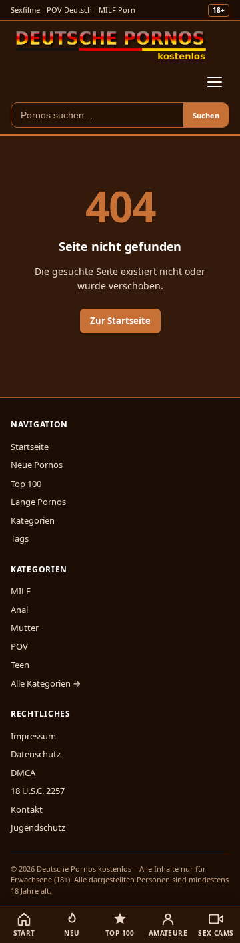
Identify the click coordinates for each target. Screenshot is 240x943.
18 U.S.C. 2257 (38, 791)
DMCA (23, 773)
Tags (20, 538)
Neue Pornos (37, 465)
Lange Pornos (38, 502)
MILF (21, 591)
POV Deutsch (69, 10)
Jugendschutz (38, 827)
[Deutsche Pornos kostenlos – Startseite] (111, 44)
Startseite (30, 447)
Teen (20, 664)
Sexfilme (25, 10)
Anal (19, 610)
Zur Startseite (120, 321)
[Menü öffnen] (214, 82)
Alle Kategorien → (46, 683)
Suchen (206, 115)
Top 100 (26, 484)
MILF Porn (117, 10)
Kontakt (27, 809)
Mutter (25, 628)
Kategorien (33, 520)
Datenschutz (36, 754)
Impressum (33, 736)
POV (19, 646)
